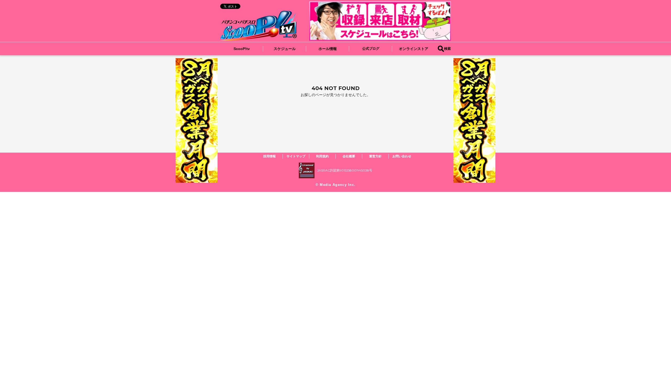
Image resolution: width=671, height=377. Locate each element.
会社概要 (349, 156)
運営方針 (375, 156)
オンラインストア (413, 49)
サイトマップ (295, 156)
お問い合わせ (401, 156)
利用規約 (322, 156)
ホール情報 (327, 49)
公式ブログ (370, 49)
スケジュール (285, 49)
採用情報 (269, 156)
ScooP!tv (242, 49)
